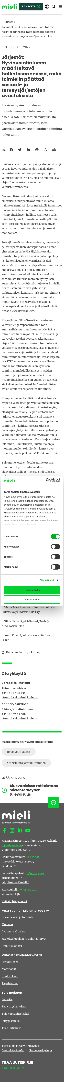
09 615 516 (33, 857)
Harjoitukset (10, 961)
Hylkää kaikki (32, 599)
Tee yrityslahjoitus (14, 1006)
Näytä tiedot (47, 580)
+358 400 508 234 (14, 692)
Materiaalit (9, 969)
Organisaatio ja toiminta (17, 917)
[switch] (55, 546)
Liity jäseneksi (11, 1020)
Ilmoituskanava (12, 945)
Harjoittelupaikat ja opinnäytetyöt (24, 938)
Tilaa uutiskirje (11, 1028)
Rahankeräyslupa (40, 1050)
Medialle (7, 924)
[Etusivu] (9, 6)
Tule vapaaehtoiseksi (15, 1013)
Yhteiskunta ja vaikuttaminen (26, 762)
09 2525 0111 (28, 889)
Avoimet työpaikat (14, 931)
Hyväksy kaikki (32, 590)
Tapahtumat (10, 983)
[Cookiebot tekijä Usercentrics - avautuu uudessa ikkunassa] (46, 480)
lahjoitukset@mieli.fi (15, 882)
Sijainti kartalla (12, 845)
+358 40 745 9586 (14, 714)
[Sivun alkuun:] (53, 802)
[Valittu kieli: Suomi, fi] (47, 6)
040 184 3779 (35, 873)
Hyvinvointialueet (18, 751)
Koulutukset (10, 976)
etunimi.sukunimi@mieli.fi (20, 697)
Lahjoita (7, 999)
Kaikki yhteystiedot (14, 901)
